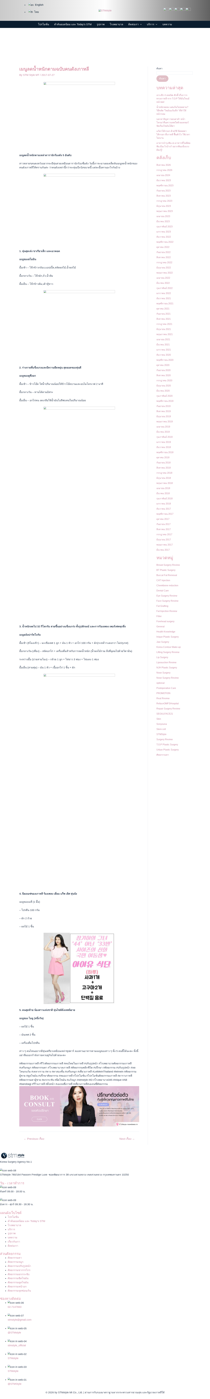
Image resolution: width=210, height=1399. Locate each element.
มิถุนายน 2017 (163, 539)
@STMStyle (14, 1383)
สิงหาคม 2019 (163, 411)
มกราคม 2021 (163, 350)
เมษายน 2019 (163, 426)
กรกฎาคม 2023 (164, 201)
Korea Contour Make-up (168, 647)
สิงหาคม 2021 (163, 319)
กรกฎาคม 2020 (164, 380)
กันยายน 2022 (163, 252)
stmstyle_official (17, 1345)
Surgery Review (164, 739)
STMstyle (13, 1358)
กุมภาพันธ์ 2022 (164, 288)
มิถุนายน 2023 (163, 206)
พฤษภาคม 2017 (164, 544)
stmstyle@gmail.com (19, 1319)
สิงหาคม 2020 (163, 375)
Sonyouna (161, 724)
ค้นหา (159, 68)
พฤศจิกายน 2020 (164, 360)
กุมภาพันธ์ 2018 (164, 498)
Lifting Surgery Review (167, 652)
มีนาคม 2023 (163, 221)
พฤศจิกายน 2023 (164, 185)
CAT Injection (163, 580)
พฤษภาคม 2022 (164, 273)
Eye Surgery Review (166, 596)
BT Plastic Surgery (165, 570)
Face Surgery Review (167, 601)
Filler (159, 616)
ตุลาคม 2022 (162, 247)
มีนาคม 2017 (163, 550)
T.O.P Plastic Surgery (167, 744)
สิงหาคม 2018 (163, 468)
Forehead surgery (165, 621)
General (160, 626)
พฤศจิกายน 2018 (164, 452)
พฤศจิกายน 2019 (164, 401)
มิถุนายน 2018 (163, 478)
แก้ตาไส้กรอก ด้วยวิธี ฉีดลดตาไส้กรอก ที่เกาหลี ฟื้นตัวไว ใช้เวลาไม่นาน (173, 134)
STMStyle (161, 734)
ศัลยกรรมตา (162, 755)
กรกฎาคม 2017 (164, 534)
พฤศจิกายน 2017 (164, 514)
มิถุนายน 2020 (163, 385)
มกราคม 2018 (163, 503)
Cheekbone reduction (167, 585)
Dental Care (162, 590)
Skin (158, 719)
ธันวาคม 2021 (163, 298)
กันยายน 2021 (163, 314)
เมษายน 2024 (163, 175)
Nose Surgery (163, 672)
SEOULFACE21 (164, 714)
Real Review (163, 698)
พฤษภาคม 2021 (164, 334)
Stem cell (161, 729)
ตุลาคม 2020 (162, 365)
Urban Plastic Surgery (167, 749)
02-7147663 (14, 1306)
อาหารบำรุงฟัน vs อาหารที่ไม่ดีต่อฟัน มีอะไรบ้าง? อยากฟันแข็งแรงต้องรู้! (173, 146)
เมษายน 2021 (163, 339)
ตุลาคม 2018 (162, 457)
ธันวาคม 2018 (163, 447)
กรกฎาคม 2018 (164, 473)
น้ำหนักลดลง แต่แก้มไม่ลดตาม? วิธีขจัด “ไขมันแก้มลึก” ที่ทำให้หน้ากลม (172, 110)
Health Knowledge (165, 631)
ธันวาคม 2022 (163, 237)
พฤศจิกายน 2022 (164, 242)
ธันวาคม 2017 (163, 509)
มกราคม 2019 (163, 442)
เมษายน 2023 (163, 216)
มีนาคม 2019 (163, 432)
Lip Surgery (162, 657)
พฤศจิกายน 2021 (164, 303)
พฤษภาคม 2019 (164, 421)
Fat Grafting (162, 606)
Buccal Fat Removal (166, 575)
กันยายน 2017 (163, 524)
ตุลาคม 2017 (162, 519)
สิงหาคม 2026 (163, 165)
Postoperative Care (166, 688)
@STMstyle (14, 1332)
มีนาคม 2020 (163, 391)
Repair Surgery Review (168, 708)
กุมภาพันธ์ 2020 (164, 396)
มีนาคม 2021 (163, 344)
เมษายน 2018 (163, 488)
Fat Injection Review (166, 611)
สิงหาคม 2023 (163, 196)
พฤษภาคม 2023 (164, 211)
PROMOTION (163, 693)
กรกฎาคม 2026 (164, 170)
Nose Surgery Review (167, 678)
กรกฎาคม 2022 (164, 262)
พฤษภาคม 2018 (164, 483)
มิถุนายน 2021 (163, 329)
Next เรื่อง (127, 1138)
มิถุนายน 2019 (163, 416)
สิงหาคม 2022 (163, 257)
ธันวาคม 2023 (163, 180)
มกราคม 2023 (163, 231)
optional (160, 683)
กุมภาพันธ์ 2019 (164, 437)
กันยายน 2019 (163, 406)
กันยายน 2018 (163, 462)
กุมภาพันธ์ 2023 (164, 226)
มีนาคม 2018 (163, 493)
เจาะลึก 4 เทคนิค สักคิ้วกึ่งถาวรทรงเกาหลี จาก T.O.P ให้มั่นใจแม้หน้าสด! (172, 98)
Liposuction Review (166, 662)
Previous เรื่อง (34, 1138)
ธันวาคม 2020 (163, 355)
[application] (140, 24)
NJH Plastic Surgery (166, 667)
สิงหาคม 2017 (163, 529)
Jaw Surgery (162, 642)
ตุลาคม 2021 (162, 308)
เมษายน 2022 (163, 278)
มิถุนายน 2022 (163, 267)
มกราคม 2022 (163, 293)
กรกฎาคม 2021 (164, 324)
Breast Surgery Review (168, 565)
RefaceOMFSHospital (167, 703)
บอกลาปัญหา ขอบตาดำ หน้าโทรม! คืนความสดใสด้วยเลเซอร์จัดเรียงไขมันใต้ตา (172, 122)
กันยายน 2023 (163, 190)
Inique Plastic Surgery (167, 637)
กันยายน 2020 (163, 370)
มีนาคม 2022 (163, 283)
